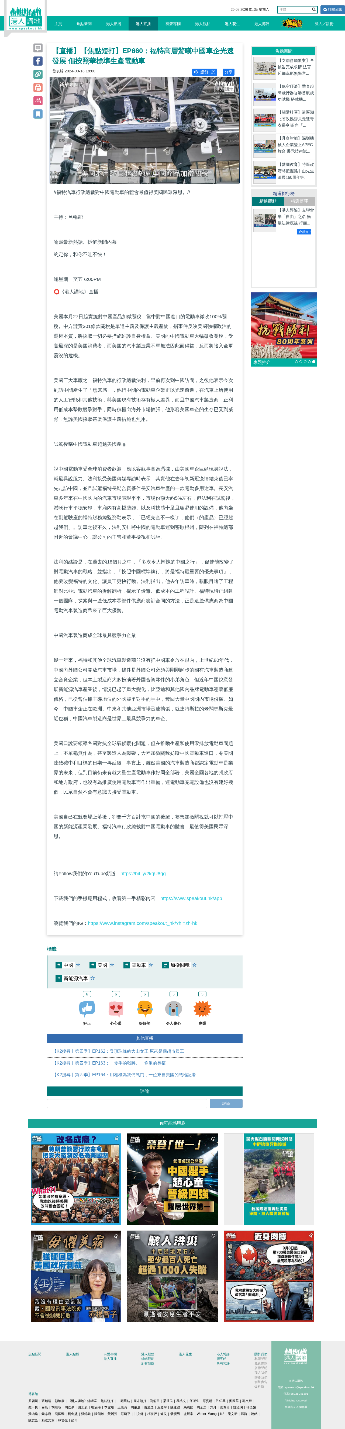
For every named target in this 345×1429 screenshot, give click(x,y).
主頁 (58, 24)
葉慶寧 (162, 1407)
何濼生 (194, 1401)
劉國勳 (59, 1414)
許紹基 (221, 1401)
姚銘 (254, 1414)
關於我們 (260, 1354)
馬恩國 (188, 1407)
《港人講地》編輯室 (82, 1401)
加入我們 (260, 1372)
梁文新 (232, 1414)
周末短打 (139, 1401)
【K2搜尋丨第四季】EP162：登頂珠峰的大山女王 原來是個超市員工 (118, 1051)
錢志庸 (46, 1414)
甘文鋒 (139, 1414)
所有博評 (223, 1363)
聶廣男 (175, 1414)
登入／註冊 (324, 24)
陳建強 (175, 1407)
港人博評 (262, 24)
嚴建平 (125, 1414)
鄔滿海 (96, 1407)
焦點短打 (107, 1401)
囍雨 (74, 1420)
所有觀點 (147, 1363)
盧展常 (188, 1414)
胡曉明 (56, 1407)
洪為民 (225, 1407)
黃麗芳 (112, 1414)
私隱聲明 (260, 1359)
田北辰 (83, 1407)
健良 (163, 1414)
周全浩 (201, 1407)
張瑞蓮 (46, 1401)
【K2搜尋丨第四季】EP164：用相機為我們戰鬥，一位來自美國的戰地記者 (124, 1074)
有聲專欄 (173, 24)
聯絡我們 (260, 1377)
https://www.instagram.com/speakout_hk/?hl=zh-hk (142, 923)
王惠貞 (122, 1407)
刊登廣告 (260, 1382)
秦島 (45, 1407)
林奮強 (63, 1420)
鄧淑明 (238, 1407)
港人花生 (232, 24)
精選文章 (48, 1420)
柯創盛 (73, 1414)
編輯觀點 (147, 1359)
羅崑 (244, 1414)
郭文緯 (247, 1401)
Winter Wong (207, 1414)
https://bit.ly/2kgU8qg (143, 873)
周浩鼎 (69, 1407)
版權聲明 (260, 1368)
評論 (226, 1103)
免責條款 (260, 1363)
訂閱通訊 (334, 10)
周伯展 (135, 1407)
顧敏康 (59, 1401)
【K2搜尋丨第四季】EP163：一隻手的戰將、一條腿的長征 (109, 1063)
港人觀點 (202, 24)
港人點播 (113, 24)
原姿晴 (207, 1401)
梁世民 (168, 1401)
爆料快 (259, 1386)
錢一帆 (33, 1407)
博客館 (221, 1359)
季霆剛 (109, 1407)
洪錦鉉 (86, 1414)
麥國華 (234, 1401)
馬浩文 (181, 1401)
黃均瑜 (33, 1414)
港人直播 (143, 24)
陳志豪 (33, 1420)
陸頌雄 (99, 1414)
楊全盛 (251, 1407)
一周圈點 (123, 1401)
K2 (222, 1414)
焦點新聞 (84, 24)
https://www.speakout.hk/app (191, 898)
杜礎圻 (152, 1414)
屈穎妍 (33, 1401)
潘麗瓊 (149, 1407)
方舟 (213, 1407)
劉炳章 (155, 1401)
